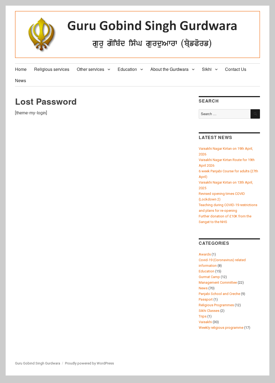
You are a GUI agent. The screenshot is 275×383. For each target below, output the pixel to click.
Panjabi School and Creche (219, 294)
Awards (205, 254)
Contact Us (235, 69)
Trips (203, 316)
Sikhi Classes (209, 311)
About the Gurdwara (169, 69)
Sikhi (207, 69)
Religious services (51, 69)
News (20, 80)
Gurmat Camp (209, 277)
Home (21, 69)
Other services (90, 69)
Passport (206, 299)
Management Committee (218, 282)
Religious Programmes (216, 305)
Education (127, 69)
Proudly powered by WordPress (89, 363)
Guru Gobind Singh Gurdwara (37, 363)
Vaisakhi (205, 322)
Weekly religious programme (221, 328)
